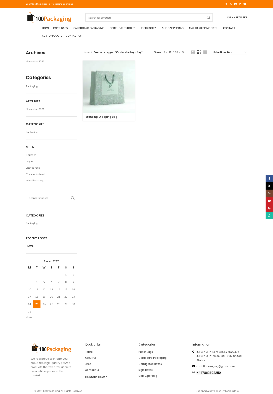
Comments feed (35, 174)
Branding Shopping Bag (101, 117)
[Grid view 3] (199, 52)
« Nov (29, 316)
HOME (29, 246)
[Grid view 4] (205, 52)
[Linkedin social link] (240, 3)
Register (31, 154)
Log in (29, 161)
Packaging (32, 86)
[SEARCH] (73, 198)
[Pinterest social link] (235, 3)
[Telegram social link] (244, 3)
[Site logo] (49, 17)
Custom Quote (96, 377)
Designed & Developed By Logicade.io (217, 391)
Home (86, 52)
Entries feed (33, 167)
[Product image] (109, 87)
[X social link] (230, 3)
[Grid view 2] (193, 52)
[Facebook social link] (226, 3)
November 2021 (35, 61)
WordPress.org (34, 180)
